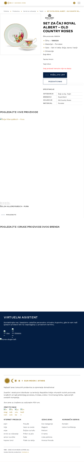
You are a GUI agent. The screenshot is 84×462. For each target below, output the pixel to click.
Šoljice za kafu (29, 430)
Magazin (44, 427)
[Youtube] (17, 412)
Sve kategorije (47, 424)
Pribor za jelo (28, 434)
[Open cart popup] (74, 3)
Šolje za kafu (5, 204)
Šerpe (5, 430)
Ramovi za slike (9, 437)
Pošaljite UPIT (57, 75)
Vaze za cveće (28, 427)
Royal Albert (62, 97)
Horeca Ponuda (47, 440)
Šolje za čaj (62, 94)
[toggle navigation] (79, 3)
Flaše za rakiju (29, 440)
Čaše (25, 437)
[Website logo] (15, 3)
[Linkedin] (22, 412)
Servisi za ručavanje (29, 11)
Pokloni (44, 430)
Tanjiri (41, 11)
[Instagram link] (6, 412)
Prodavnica (16, 11)
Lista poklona (46, 437)
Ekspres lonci (8, 440)
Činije (5, 427)
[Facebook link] (11, 412)
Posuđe (26, 424)
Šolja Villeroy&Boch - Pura (14, 206)
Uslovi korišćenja (69, 427)
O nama (44, 434)
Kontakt (65, 424)
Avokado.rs (25, 452)
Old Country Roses (64, 100)
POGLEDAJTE (11, 214)
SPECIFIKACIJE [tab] (48, 89)
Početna (6, 11)
